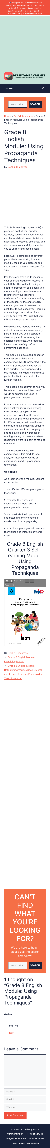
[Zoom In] (32, 581)
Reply (11, 1033)
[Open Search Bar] (43, 88)
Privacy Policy (32, 1129)
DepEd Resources (23, 116)
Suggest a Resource (16, 1138)
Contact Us (16, 1129)
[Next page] (11, 581)
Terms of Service (34, 1133)
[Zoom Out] (27, 581)
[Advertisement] (25, 41)
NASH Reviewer (36, 1138)
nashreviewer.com (33, 13)
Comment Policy (15, 1133)
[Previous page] (7, 581)
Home (7, 116)
